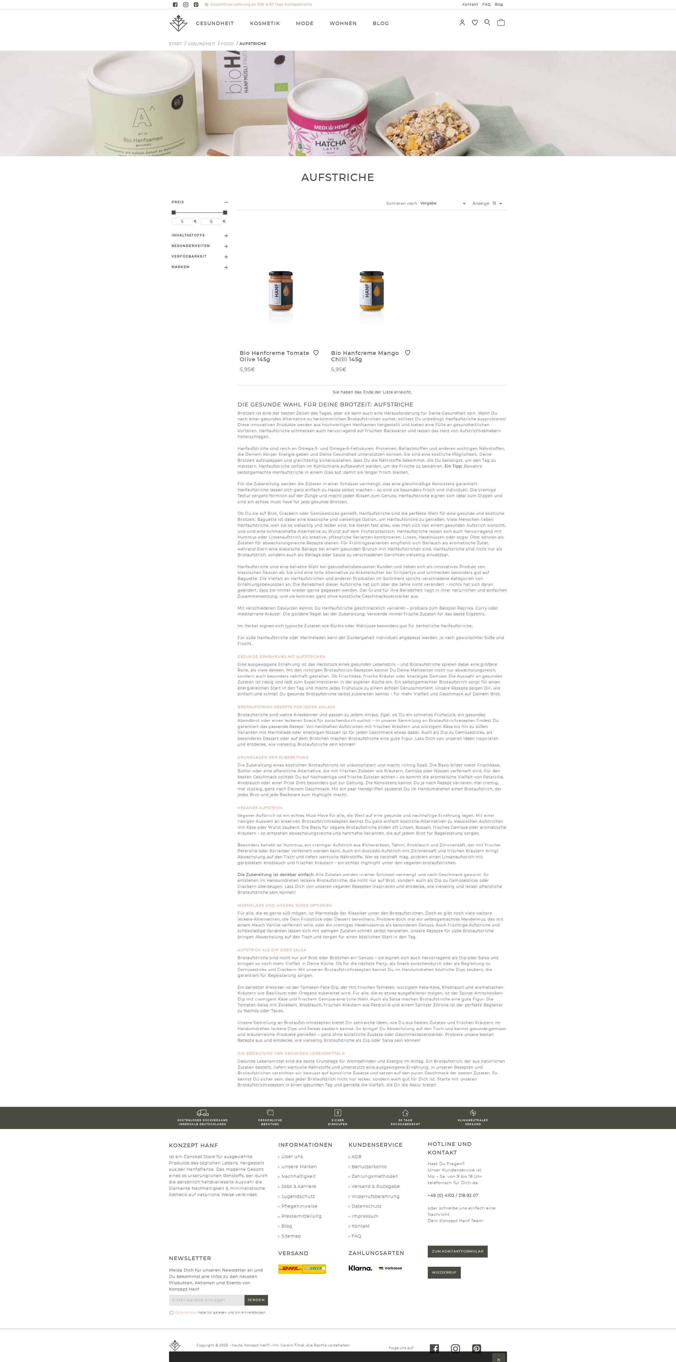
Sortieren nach (401, 203)
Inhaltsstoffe (188, 235)
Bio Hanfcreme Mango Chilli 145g (365, 356)
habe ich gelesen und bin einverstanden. (220, 1312)
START (175, 43)
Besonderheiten (191, 245)
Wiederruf (444, 1272)
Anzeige (481, 203)
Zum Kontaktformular (457, 1251)
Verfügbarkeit (189, 256)
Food (227, 43)
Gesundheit (201, 43)
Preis (178, 202)
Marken (181, 267)
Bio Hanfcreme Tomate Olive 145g (274, 356)
